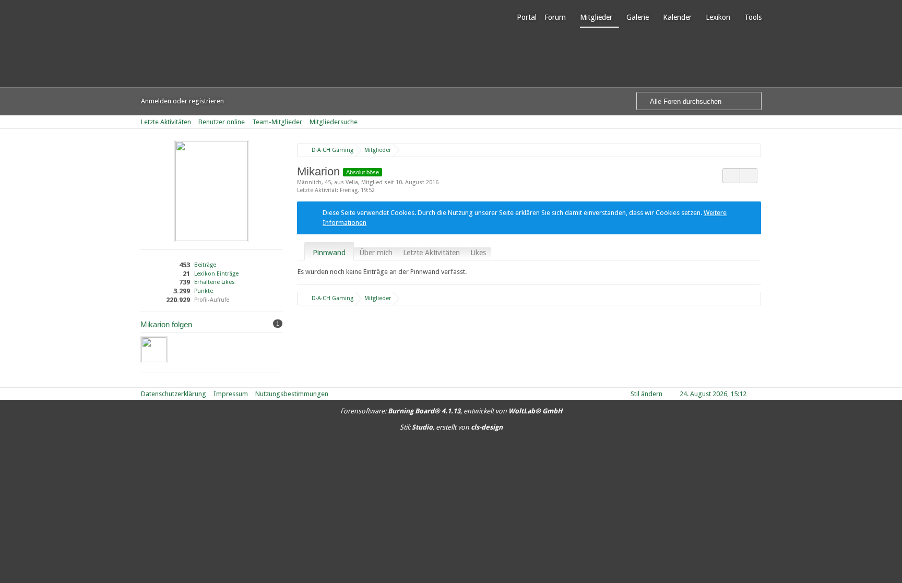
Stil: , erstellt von (451, 427)
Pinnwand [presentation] (329, 252)
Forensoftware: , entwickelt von (451, 411)
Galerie (637, 17)
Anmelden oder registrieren (182, 101)
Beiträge (205, 264)
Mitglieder (596, 17)
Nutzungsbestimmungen (291, 394)
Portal (527, 17)
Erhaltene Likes (214, 282)
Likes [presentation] (478, 252)
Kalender (677, 17)
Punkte (203, 291)
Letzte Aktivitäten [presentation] (431, 252)
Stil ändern (646, 394)
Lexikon (718, 17)
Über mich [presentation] (376, 252)
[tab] (329, 252)
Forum (555, 17)
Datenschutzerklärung (173, 394)
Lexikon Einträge (216, 273)
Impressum (230, 394)
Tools (753, 17)
